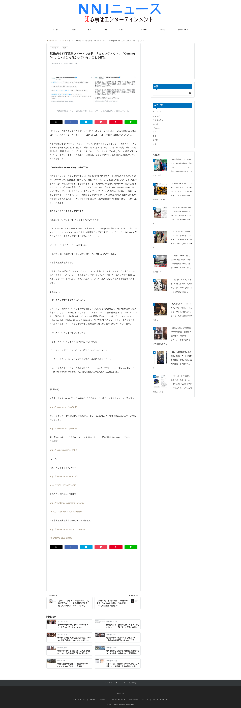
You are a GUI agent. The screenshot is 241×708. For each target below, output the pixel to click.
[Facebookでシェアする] (71, 122)
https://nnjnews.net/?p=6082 (63, 428)
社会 (154, 144)
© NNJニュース (112, 704)
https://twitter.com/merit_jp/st (64, 476)
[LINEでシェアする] (131, 122)
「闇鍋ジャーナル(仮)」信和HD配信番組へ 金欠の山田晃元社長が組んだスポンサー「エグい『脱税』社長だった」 (172, 263)
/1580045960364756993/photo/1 (66, 511)
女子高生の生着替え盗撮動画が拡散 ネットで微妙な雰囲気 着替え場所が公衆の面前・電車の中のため (172, 360)
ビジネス (55, 48)
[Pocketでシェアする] (101, 122)
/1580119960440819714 (61, 538)
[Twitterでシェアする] (56, 122)
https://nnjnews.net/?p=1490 (63, 450)
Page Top (120, 693)
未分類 (155, 140)
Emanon (131, 704)
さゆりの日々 (158, 120)
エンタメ (156, 116)
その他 (155, 124)
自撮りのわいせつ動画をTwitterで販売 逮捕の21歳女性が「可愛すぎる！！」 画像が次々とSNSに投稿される (172, 336)
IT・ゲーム (157, 112)
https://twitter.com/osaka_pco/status (67, 529)
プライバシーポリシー (160, 699)
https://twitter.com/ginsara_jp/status (67, 503)
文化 (64, 48)
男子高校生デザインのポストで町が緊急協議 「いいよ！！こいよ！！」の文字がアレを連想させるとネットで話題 (172, 167)
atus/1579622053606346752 (64, 485)
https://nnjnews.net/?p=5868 (63, 407)
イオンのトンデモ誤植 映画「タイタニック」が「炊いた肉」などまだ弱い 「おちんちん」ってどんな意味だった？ (173, 384)
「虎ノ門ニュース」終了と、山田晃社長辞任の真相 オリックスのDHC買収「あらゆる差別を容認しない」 (173, 288)
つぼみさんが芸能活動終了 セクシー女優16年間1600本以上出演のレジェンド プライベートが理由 (172, 215)
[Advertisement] (93, 566)
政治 (154, 132)
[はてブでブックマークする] (86, 122)
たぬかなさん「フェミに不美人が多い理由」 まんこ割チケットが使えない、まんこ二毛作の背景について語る (172, 312)
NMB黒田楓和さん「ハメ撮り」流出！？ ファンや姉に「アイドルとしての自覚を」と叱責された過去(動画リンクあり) (172, 191)
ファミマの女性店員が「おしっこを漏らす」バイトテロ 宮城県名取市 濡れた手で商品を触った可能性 (172, 239)
